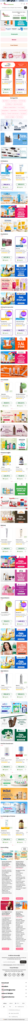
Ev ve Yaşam (21, 107)
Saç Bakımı (23, 113)
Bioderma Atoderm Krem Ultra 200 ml (6, 178)
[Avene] (14, 211)
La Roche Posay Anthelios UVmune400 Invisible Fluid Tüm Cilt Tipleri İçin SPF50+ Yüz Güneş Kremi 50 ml (21, 324)
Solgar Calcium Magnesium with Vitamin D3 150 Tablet (6, 833)
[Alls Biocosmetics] (14, 139)
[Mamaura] (14, 416)
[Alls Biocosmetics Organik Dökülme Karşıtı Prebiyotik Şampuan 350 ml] (21, 242)
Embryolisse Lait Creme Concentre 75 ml (6, 542)
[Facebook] (14, 976)
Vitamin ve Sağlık (10, 117)
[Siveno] (14, 780)
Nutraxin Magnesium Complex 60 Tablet (21, 469)
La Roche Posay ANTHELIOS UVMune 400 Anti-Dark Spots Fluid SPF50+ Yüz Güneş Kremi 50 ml (21, 178)
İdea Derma (5, 79)
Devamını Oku (5, 898)
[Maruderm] (14, 662)
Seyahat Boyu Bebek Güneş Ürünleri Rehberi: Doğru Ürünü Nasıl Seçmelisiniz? (21, 864)
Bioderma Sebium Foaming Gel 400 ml (21, 833)
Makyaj (4, 113)
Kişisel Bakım (14, 110)
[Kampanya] (14, 34)
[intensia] (14, 1)
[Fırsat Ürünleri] (14, 45)
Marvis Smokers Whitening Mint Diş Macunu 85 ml (5, 688)
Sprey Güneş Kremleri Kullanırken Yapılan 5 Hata (20, 914)
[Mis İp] (14, 707)
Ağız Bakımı (6, 101)
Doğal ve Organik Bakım (10, 107)
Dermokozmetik (18, 104)
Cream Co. (19, 540)
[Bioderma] (14, 225)
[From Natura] (14, 153)
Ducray (3, 248)
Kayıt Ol (23, 962)
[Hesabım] (24, 3)
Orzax (3, 467)
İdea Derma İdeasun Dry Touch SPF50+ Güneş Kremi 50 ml (7, 82)
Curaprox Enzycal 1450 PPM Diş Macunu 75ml (21, 688)
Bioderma (4, 175)
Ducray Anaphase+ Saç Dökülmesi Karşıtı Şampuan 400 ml (6, 251)
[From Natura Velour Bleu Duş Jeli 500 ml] (21, 606)
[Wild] (14, 794)
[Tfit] (14, 576)
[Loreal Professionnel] (14, 271)
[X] (9, 976)
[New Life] (14, 517)
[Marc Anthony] (14, 284)
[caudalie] (14, 55)
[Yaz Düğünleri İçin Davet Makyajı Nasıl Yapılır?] (7, 905)
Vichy (2, 758)
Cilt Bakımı (9, 104)
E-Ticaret (9, 1019)
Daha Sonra (16, 18)
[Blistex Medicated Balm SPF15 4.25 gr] (21, 73)
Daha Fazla (24, 849)
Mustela (18, 394)
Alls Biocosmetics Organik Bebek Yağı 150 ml (5, 396)
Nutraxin (18, 467)
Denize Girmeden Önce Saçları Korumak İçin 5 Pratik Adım (7, 863)
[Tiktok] (18, 976)
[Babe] (14, 357)
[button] (2, 82)
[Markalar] (14, 40)
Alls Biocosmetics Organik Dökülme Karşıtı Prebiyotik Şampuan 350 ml (20, 251)
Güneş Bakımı (5, 110)
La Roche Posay (20, 175)
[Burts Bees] (14, 634)
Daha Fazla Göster (21, 64)
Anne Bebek (14, 101)
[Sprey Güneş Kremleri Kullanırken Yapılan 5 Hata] (21, 905)
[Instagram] (22, 976)
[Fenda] (14, 299)
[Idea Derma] (14, 125)
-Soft (5, 1019)
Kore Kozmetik (22, 110)
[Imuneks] (14, 503)
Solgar (3, 830)
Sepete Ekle (6, 92)
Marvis (3, 685)
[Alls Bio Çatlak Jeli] (14, 430)
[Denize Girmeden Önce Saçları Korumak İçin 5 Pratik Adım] (7, 855)
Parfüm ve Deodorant (13, 113)
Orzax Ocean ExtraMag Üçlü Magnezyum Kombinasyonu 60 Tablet (5, 469)
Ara (25, 7)
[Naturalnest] (14, 489)
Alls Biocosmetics (20, 248)
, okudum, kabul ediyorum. (14, 965)
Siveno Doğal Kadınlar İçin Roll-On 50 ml (21, 760)
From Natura (19, 612)
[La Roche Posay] (14, 198)
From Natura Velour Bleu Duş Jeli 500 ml (20, 615)
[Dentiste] (14, 735)
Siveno (18, 758)
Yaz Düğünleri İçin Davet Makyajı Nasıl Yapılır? (7, 913)
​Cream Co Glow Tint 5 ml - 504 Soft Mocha (21, 542)
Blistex (17, 79)
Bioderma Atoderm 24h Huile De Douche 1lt (6, 615)
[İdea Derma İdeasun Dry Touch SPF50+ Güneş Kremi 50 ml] (7, 73)
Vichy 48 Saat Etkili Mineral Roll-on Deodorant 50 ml (5, 760)
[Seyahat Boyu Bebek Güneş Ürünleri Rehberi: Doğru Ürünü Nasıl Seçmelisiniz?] (21, 855)
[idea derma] (14, 371)
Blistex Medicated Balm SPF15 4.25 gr (20, 82)
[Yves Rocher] (14, 648)
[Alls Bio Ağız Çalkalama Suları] (14, 721)
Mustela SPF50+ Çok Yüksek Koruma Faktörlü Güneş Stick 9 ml (21, 396)
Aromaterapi (22, 101)
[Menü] (1, 3)
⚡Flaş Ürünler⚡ (8, 65)
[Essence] (14, 589)
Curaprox (18, 685)
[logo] (8, 3)
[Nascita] (14, 562)
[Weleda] (14, 444)
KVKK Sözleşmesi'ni (7, 965)
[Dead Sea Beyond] (14, 344)
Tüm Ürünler (19, 117)
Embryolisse (4, 540)
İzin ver (23, 18)
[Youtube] (5, 976)
